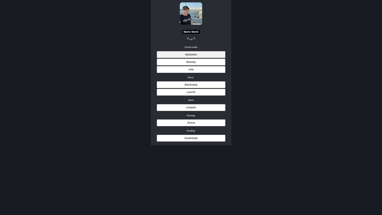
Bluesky (191, 61)
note (191, 69)
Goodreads (191, 138)
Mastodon (191, 54)
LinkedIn (191, 107)
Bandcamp (191, 84)
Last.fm (191, 92)
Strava (191, 122)
